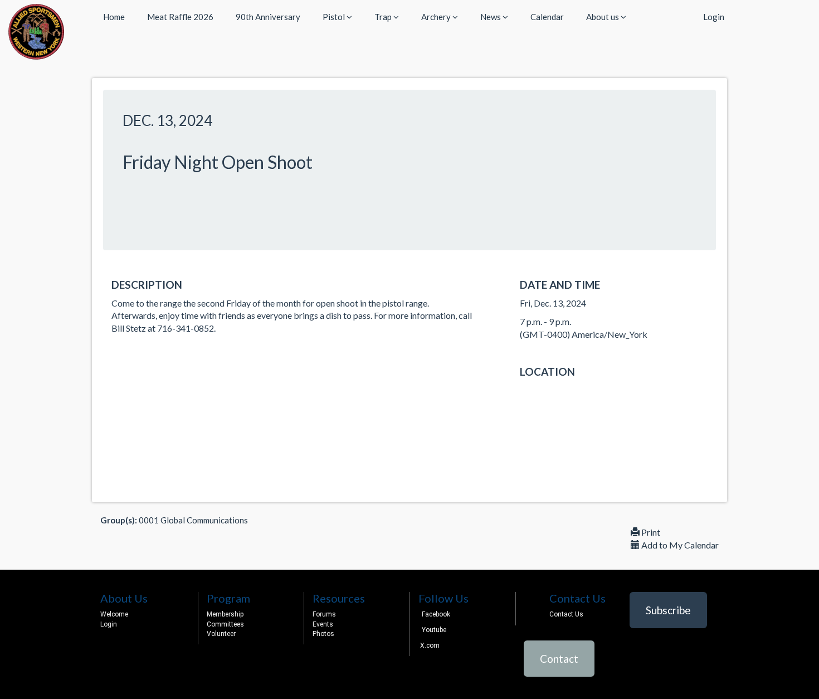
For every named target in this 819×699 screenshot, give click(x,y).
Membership (225, 614)
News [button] (491, 17)
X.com (429, 645)
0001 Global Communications (193, 520)
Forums (324, 614)
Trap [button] (383, 17)
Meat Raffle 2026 (180, 17)
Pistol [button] (335, 17)
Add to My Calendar (679, 545)
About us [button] (603, 17)
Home (114, 17)
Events (323, 624)
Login (713, 17)
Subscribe (668, 610)
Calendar (547, 17)
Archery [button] (436, 17)
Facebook (436, 614)
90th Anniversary (268, 17)
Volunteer (221, 633)
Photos (323, 633)
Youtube (434, 630)
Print (650, 532)
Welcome (114, 614)
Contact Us (566, 614)
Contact (559, 658)
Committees (225, 624)
